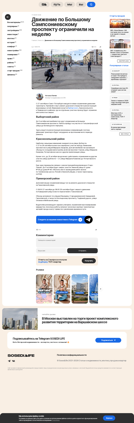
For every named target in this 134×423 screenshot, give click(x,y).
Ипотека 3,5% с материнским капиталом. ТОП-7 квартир (118, 115)
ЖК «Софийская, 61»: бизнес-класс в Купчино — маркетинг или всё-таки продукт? (119, 53)
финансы (11, 75)
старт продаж (13, 71)
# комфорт (116, 71)
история (10, 42)
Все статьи (125, 134)
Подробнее (56, 420)
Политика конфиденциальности (72, 355)
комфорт (11, 46)
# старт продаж (117, 21)
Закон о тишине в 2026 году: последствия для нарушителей (120, 102)
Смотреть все (124, 61)
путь (57, 4)
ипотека (10, 38)
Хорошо (109, 418)
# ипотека (115, 85)
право (9, 58)
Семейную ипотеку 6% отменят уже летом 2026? (119, 90)
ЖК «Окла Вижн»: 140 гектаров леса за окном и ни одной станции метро (119, 33)
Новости (40, 40)
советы (10, 66)
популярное (12, 26)
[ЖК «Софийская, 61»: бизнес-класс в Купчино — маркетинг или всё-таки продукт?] (120, 43)
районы (10, 62)
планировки (12, 54)
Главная (34, 40)
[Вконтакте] (13, 361)
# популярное (117, 124)
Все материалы (13, 22)
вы (81, 4)
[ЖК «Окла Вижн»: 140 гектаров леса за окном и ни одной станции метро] (120, 23)
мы (69, 4)
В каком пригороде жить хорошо (118, 128)
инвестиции (12, 34)
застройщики (13, 30)
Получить (89, 261)
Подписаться (107, 340)
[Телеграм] (9, 361)
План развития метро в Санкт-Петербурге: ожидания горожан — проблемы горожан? (119, 76)
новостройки (13, 50)
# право (114, 97)
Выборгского (73, 108)
